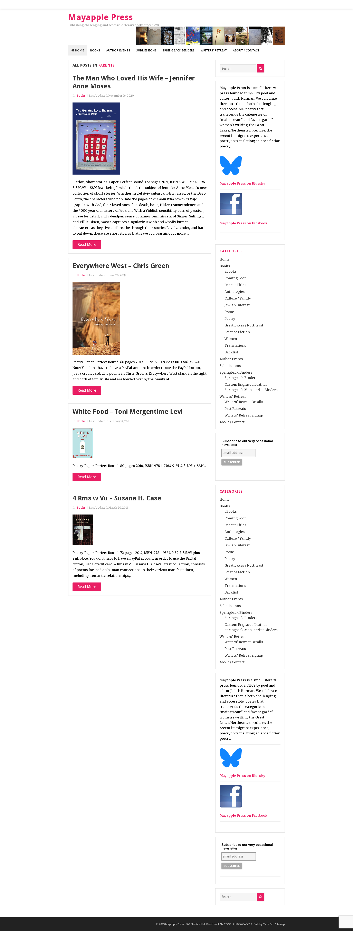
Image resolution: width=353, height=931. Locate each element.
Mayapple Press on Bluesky (242, 183)
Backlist (231, 352)
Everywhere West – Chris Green (121, 266)
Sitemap (280, 924)
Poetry (230, 318)
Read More (87, 244)
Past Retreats (235, 408)
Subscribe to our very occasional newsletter (247, 443)
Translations (235, 345)
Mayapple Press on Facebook (243, 223)
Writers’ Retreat (214, 50)
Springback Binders (178, 50)
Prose (229, 312)
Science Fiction (237, 332)
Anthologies (235, 292)
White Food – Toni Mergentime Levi (128, 411)
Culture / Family (238, 298)
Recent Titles (235, 285)
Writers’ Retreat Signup (244, 415)
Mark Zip (268, 924)
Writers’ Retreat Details (244, 402)
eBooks (231, 271)
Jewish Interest (237, 305)
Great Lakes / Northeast (244, 325)
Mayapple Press (174, 924)
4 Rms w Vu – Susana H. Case (117, 498)
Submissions (146, 50)
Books (95, 50)
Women (231, 339)
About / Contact (246, 50)
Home (79, 50)
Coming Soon (236, 278)
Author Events (118, 50)
